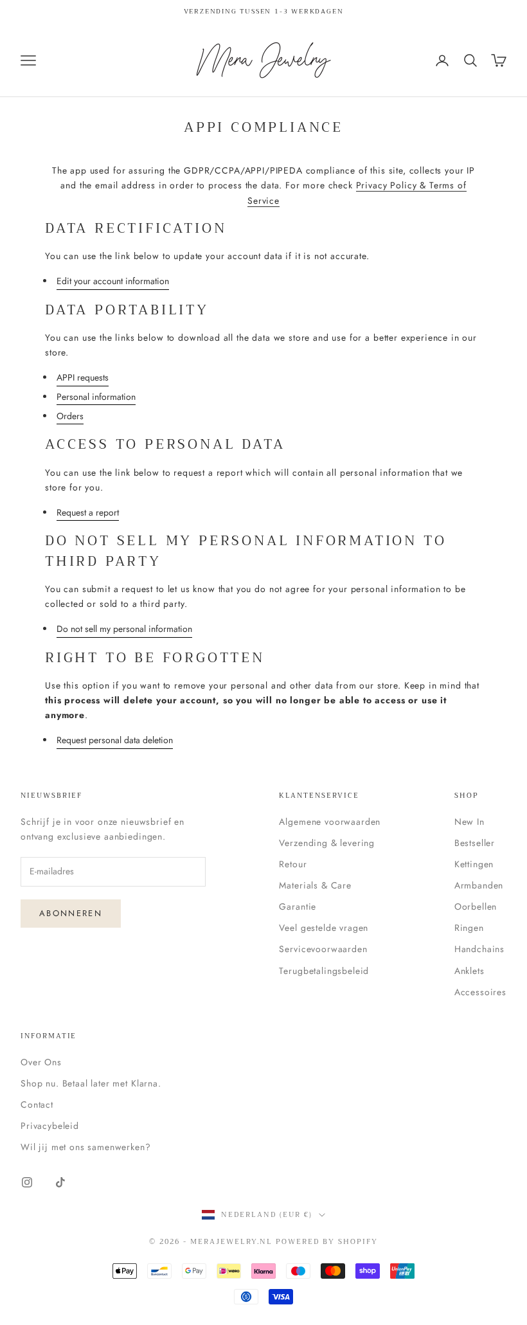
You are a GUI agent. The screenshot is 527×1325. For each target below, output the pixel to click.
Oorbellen (475, 906)
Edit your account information (113, 281)
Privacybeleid (50, 1125)
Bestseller (474, 842)
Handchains (479, 948)
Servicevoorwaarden (323, 948)
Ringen (469, 927)
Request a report (88, 512)
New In (469, 821)
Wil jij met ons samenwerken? (86, 1146)
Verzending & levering (327, 842)
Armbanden (479, 885)
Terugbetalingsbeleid (324, 970)
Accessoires (480, 992)
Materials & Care (315, 885)
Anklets (469, 970)
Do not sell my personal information (124, 628)
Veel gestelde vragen (323, 927)
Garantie (297, 906)
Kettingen (474, 864)
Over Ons (41, 1062)
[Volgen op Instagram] (27, 1182)
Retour (293, 864)
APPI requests (83, 377)
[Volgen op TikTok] (60, 1182)
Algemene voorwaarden (329, 821)
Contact (37, 1104)
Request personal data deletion (115, 740)
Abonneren (70, 913)
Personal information (96, 396)
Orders (70, 416)
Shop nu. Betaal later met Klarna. (91, 1083)
